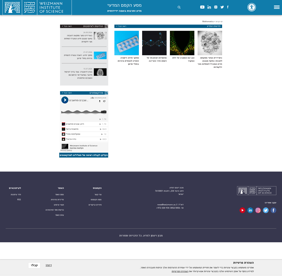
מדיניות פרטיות (57, 200)
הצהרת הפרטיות (180, 271)
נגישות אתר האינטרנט (55, 210)
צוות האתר (59, 215)
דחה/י (49, 265)
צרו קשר (98, 195)
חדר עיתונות (16, 195)
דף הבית (219, 22)
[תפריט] (277, 7)
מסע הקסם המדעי (124, 7)
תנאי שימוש (59, 205)
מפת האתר (59, 195)
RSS (19, 200)
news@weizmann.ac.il (167, 205)
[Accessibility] (251, 7)
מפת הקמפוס (96, 200)
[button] (179, 7)
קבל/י (34, 265)
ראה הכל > (121, 26)
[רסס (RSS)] (106, 26)
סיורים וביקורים (95, 205)
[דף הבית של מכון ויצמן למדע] (256, 191)
